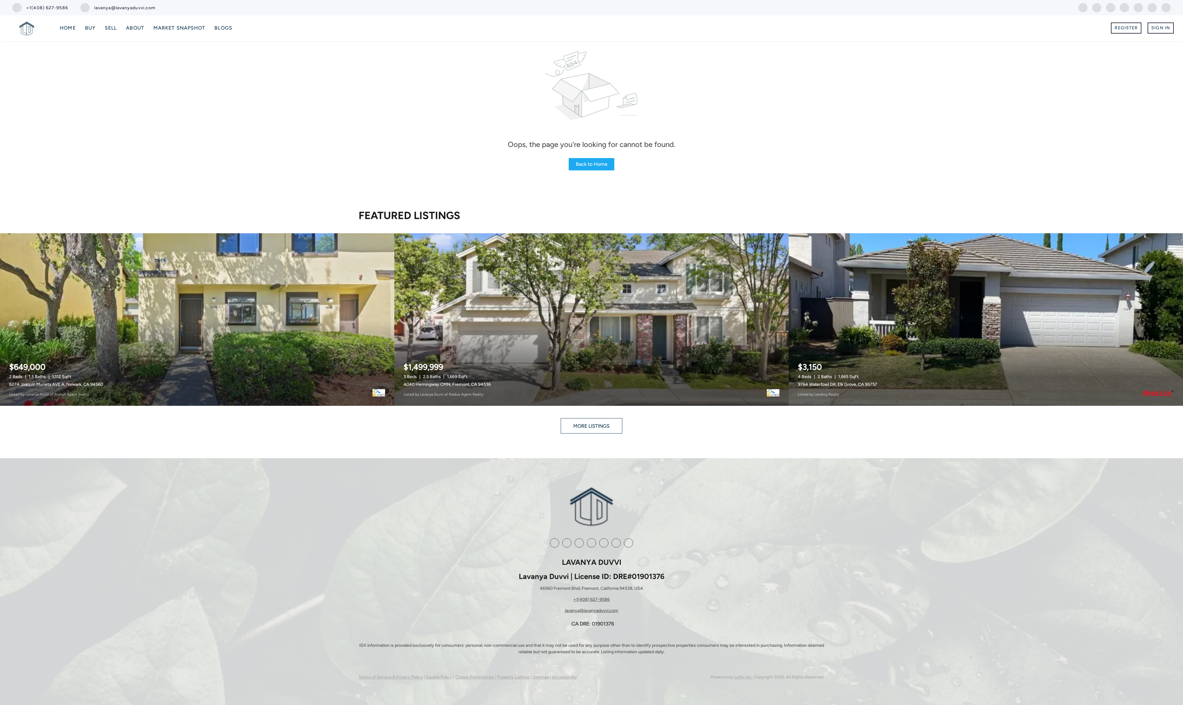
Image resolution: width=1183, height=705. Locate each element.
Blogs (223, 28)
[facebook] (1082, 7)
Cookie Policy (439, 677)
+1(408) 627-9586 (591, 599)
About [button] (135, 28)
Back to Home (592, 164)
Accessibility (564, 677)
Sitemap (541, 677)
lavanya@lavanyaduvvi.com (591, 610)
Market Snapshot (179, 28)
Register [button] (1126, 28)
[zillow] (1110, 7)
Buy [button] (90, 28)
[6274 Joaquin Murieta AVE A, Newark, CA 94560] (197, 319)
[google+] (1152, 7)
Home (67, 28)
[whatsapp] (1166, 7)
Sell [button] (111, 28)
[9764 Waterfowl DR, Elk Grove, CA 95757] (986, 319)
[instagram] (1124, 7)
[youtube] (1138, 7)
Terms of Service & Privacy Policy (391, 677)
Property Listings (513, 677)
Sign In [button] (1160, 28)
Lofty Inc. (743, 677)
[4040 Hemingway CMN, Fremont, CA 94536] (591, 319)
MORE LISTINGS (591, 426)
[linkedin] (1096, 7)
